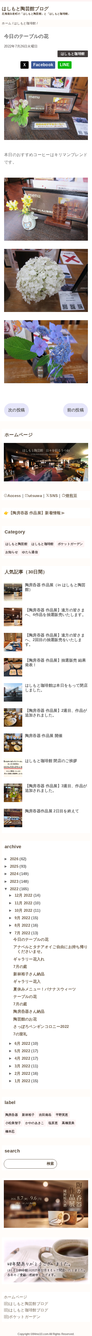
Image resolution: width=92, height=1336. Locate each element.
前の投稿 (75, 410)
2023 (15, 881)
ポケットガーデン (70, 544)
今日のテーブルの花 (31, 939)
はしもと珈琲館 (73, 54)
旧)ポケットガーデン (22, 1316)
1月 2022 (23, 1081)
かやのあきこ (34, 1123)
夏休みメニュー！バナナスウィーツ (44, 989)
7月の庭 (20, 966)
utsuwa (35, 495)
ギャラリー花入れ (29, 959)
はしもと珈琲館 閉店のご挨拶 (51, 760)
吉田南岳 (45, 1115)
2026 (15, 859)
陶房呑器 (11, 1115)
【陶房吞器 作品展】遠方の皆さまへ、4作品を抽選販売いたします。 (55, 612)
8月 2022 (23, 925)
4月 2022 (23, 1058)
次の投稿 (16, 410)
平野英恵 (62, 1115)
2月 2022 (23, 1073)
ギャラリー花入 (27, 981)
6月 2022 (23, 1043)
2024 (15, 874)
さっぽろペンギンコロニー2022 (41, 1026)
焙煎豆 (71, 495)
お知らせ (11, 552)
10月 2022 (24, 910)
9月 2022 (23, 918)
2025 (15, 866)
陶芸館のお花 (25, 1019)
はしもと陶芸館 (16, 544)
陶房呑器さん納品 (29, 1011)
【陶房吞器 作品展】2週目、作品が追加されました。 (56, 712)
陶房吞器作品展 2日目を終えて (52, 811)
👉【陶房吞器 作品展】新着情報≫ (34, 513)
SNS (54, 495)
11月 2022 (24, 903)
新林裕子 (28, 1115)
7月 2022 (23, 933)
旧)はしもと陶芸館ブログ (26, 1303)
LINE (65, 65)
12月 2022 (24, 895)
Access (14, 495)
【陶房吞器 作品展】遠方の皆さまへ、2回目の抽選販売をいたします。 (55, 639)
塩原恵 (53, 1123)
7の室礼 (20, 1034)
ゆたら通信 (30, 552)
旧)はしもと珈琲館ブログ (26, 1310)
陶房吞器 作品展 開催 (44, 735)
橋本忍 (10, 1131)
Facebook (43, 65)
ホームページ (15, 1297)
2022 (15, 889)
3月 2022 (23, 1066)
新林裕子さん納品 (29, 974)
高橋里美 (68, 1123)
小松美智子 (13, 1123)
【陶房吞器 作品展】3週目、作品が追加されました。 (56, 788)
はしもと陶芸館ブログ (25, 8)
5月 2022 (23, 1051)
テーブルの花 (25, 996)
